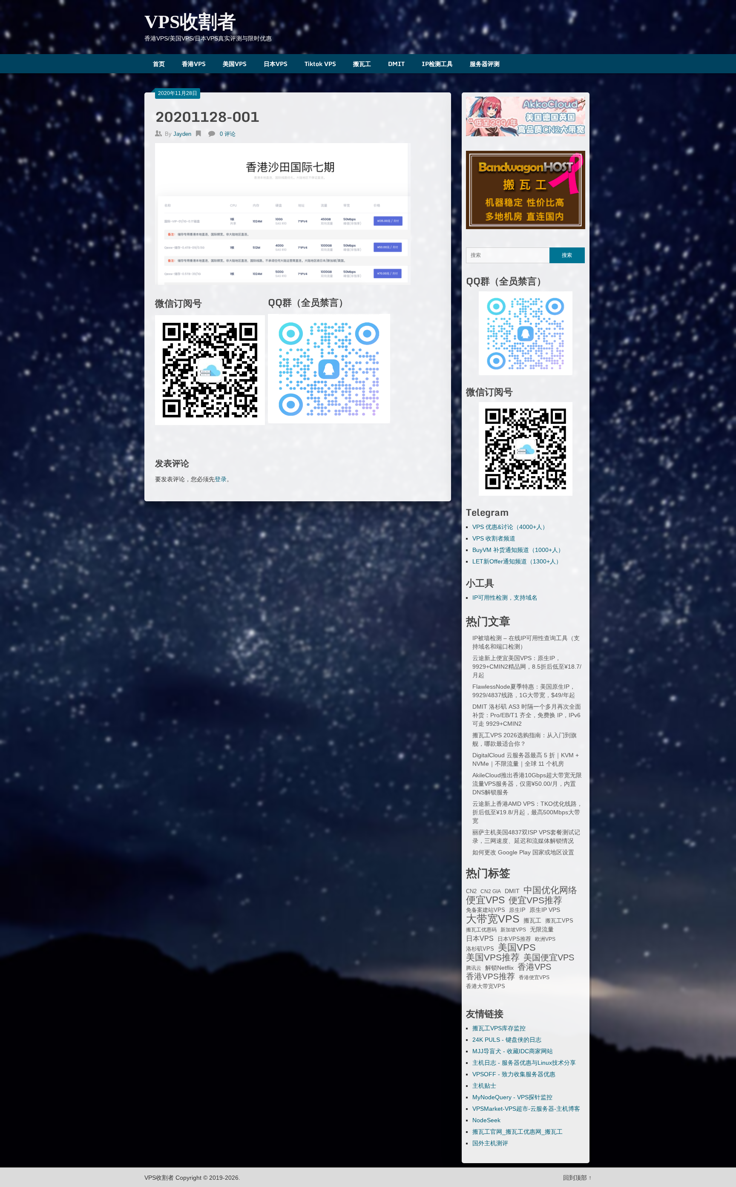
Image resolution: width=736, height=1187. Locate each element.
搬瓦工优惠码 (481, 930)
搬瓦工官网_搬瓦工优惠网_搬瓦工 (517, 1131)
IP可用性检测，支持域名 (505, 597)
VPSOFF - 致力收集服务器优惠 (513, 1074)
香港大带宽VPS (485, 986)
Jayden (182, 134)
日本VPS (276, 64)
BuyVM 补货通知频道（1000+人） (518, 549)
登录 (221, 479)
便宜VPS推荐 (535, 900)
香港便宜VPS (534, 977)
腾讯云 (473, 968)
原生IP (517, 910)
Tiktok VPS (320, 64)
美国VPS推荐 (493, 957)
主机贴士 (484, 1085)
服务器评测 (485, 64)
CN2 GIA (490, 891)
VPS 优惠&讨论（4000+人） (510, 526)
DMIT (396, 64)
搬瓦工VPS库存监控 (499, 1028)
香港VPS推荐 (490, 976)
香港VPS (194, 64)
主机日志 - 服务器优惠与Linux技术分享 (524, 1062)
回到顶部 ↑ (577, 1177)
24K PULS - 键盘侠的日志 (506, 1039)
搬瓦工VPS (559, 921)
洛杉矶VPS (480, 949)
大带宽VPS (493, 918)
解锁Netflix (499, 968)
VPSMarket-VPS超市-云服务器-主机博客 (526, 1108)
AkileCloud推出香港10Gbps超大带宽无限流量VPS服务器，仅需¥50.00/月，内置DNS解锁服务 (527, 784)
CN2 (471, 891)
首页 (159, 64)
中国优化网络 (550, 890)
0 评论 (228, 134)
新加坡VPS (513, 930)
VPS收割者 (190, 21)
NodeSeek (486, 1120)
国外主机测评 (490, 1143)
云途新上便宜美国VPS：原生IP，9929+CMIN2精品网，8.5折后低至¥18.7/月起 (526, 666)
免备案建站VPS (485, 910)
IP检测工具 (437, 64)
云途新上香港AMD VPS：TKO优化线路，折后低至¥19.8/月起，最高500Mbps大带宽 (527, 812)
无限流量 (542, 929)
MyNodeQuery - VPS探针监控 (512, 1097)
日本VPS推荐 (514, 939)
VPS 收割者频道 (493, 538)
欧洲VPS (545, 939)
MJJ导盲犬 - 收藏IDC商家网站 (512, 1051)
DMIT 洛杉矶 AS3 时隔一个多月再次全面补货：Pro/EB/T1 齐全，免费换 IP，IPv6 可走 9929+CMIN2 (526, 715)
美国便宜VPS (548, 957)
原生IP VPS (544, 909)
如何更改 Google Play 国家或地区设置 (523, 852)
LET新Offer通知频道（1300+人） (517, 561)
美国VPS (235, 64)
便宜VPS (485, 900)
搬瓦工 (362, 64)
